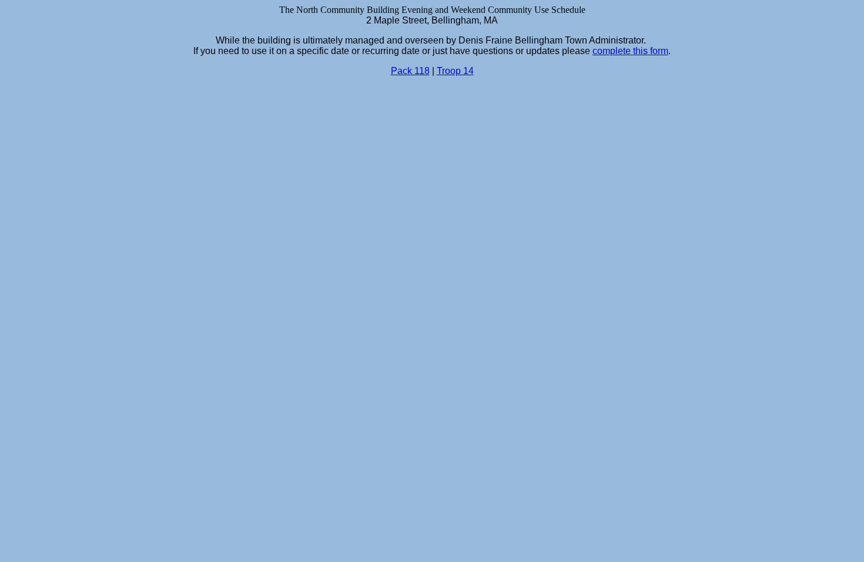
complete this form (630, 51)
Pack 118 (410, 71)
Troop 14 (455, 71)
